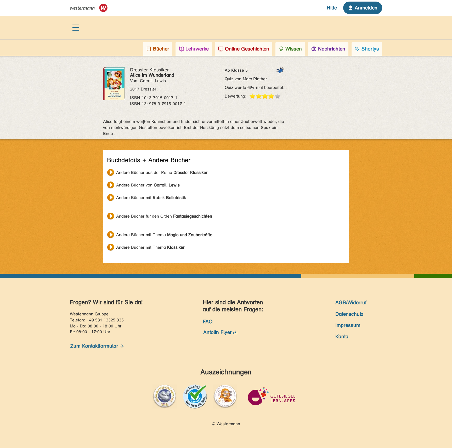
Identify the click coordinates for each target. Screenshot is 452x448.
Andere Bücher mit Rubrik (151, 197)
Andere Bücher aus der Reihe (161, 172)
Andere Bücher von (148, 185)
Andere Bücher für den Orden (164, 216)
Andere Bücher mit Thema (164, 234)
